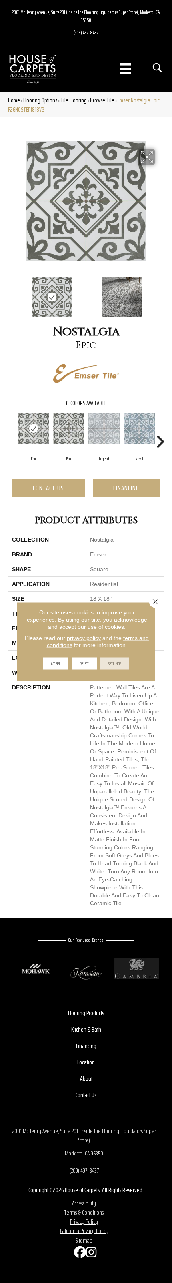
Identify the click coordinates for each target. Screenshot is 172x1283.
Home (14, 100)
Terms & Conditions (84, 1212)
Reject (84, 663)
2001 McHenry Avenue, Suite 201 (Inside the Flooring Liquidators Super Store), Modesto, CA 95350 (86, 16)
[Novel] (139, 428)
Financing (126, 488)
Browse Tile (102, 100)
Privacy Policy (84, 1221)
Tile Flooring (73, 100)
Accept (55, 663)
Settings (114, 663)
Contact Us (48, 488)
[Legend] (104, 428)
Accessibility (84, 1203)
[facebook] (78, 1254)
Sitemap (84, 1240)
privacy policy (84, 638)
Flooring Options (40, 100)
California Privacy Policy (84, 1230)
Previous (12, 293)
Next (160, 293)
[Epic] (33, 428)
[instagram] (90, 1254)
